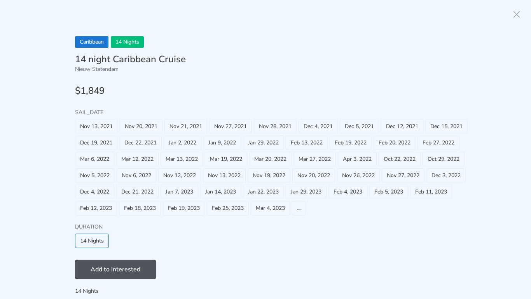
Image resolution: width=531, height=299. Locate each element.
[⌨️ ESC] (516, 14)
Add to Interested (115, 269)
